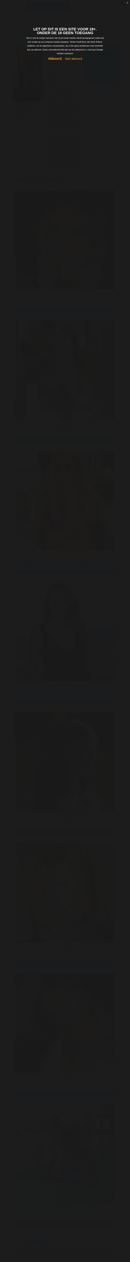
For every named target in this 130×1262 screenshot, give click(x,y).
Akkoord (55, 58)
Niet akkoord (73, 58)
